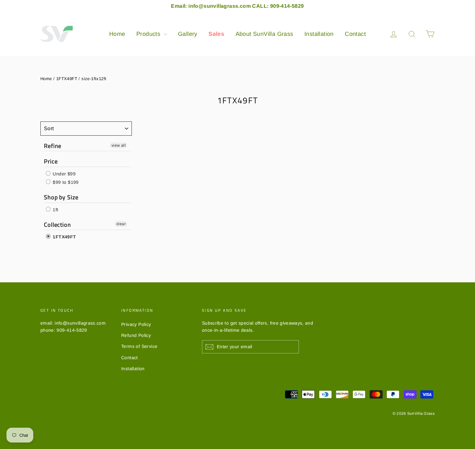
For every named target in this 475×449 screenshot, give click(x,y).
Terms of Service (139, 346)
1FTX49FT (66, 78)
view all (118, 145)
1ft (54, 209)
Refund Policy (136, 335)
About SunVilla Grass (264, 34)
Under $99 (63, 173)
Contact (355, 34)
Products (149, 34)
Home (117, 34)
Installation (319, 34)
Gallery (187, 34)
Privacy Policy (136, 324)
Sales (216, 34)
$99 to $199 (65, 182)
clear (121, 224)
